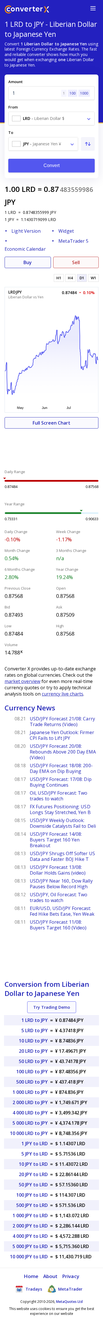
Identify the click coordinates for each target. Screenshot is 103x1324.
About (50, 1276)
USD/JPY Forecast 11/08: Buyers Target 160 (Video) (58, 925)
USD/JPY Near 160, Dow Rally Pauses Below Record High (61, 884)
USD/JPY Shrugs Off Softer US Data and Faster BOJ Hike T (62, 856)
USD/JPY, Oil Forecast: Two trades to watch (59, 897)
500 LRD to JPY (32, 1082)
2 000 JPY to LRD (30, 1226)
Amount (15, 81)
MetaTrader (69, 1289)
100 (73, 93)
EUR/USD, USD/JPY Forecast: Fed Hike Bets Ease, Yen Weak (62, 911)
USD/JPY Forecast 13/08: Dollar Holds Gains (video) (58, 870)
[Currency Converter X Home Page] (27, 10)
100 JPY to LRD (32, 1195)
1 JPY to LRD (34, 1143)
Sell (76, 262)
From (13, 107)
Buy (27, 262)
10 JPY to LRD (33, 1164)
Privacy (70, 1276)
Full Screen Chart (51, 423)
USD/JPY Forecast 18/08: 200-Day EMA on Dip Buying (61, 768)
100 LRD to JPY (32, 1071)
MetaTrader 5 (73, 241)
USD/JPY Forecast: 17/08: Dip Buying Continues (61, 782)
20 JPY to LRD (33, 1174)
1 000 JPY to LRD (30, 1215)
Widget (66, 231)
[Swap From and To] (88, 144)
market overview (22, 681)
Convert (51, 165)
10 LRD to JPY (33, 1041)
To (10, 132)
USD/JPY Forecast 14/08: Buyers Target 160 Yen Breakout (56, 840)
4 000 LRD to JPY (30, 1113)
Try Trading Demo (51, 1007)
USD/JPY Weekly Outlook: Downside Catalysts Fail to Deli (63, 823)
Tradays (33, 1289)
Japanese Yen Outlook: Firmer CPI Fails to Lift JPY (62, 735)
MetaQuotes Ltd (69, 1301)
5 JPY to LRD (34, 1154)
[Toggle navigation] (93, 8)
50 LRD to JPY (33, 1061)
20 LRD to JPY (33, 1051)
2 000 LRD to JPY (30, 1102)
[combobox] (51, 118)
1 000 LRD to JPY (30, 1092)
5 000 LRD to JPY (30, 1123)
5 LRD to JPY (34, 1030)
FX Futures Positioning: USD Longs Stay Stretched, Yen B (60, 809)
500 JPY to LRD (32, 1205)
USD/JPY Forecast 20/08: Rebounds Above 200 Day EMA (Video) (63, 752)
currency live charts (62, 694)
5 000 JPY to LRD (30, 1246)
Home (31, 1276)
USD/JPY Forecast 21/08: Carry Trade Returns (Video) (62, 722)
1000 (84, 93)
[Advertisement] (51, 445)
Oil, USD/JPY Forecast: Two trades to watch (59, 796)
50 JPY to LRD (33, 1185)
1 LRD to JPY (34, 1020)
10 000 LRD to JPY (29, 1133)
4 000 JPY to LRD (30, 1236)
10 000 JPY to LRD (29, 1256)
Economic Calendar (25, 249)
